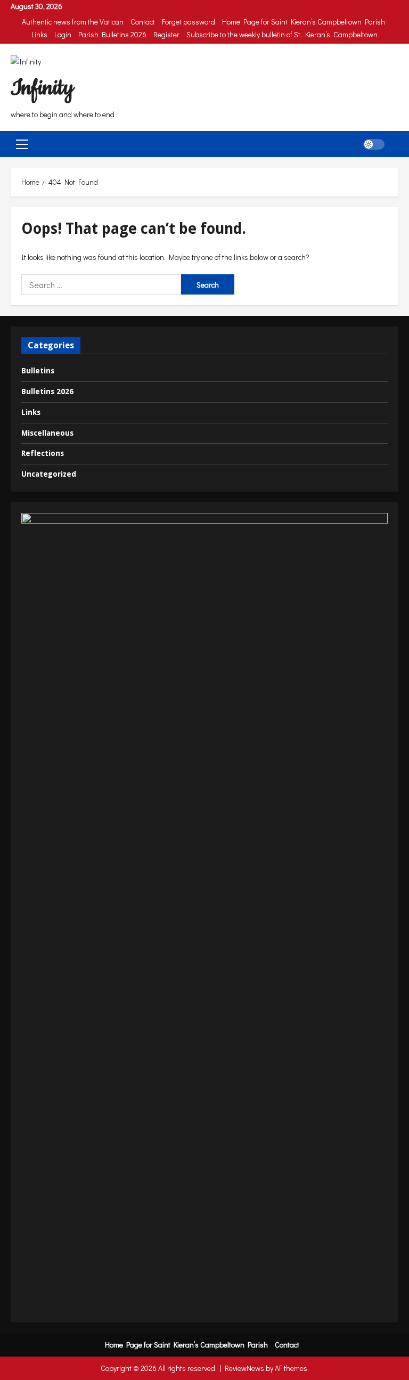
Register (166, 34)
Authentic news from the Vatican (73, 22)
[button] (22, 144)
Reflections (42, 453)
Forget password (188, 22)
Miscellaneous (47, 433)
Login (62, 34)
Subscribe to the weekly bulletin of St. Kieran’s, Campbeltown (282, 34)
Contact (142, 22)
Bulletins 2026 (47, 391)
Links (39, 34)
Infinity (42, 88)
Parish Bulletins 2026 (112, 34)
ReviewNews (244, 1368)
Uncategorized (48, 474)
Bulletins (37, 370)
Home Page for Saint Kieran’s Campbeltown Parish (303, 22)
